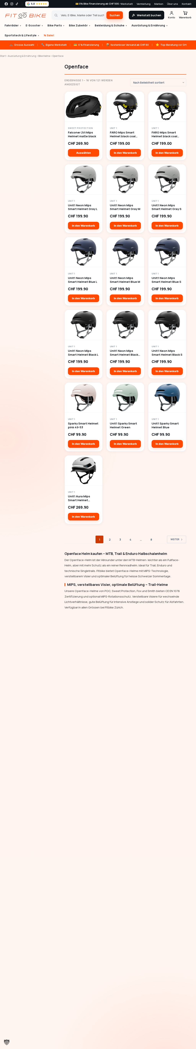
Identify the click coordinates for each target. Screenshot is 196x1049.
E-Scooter (34, 25)
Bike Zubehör (80, 25)
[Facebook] (6, 4)
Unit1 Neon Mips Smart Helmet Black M (124, 353)
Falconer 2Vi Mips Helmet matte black (82, 134)
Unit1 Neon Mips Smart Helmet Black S (167, 353)
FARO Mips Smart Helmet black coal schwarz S (164, 134)
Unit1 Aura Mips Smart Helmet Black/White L (79, 498)
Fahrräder (13, 25)
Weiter (175, 539)
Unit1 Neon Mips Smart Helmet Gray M (125, 207)
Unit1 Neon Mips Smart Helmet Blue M (125, 280)
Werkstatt (127, 4)
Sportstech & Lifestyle (22, 35)
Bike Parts (56, 25)
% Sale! (49, 35)
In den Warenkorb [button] (125, 152)
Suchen (114, 15)
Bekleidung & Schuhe (111, 25)
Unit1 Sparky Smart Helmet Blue (165, 425)
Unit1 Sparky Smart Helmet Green (123, 425)
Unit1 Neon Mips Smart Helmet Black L (83, 353)
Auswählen (83, 152)
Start (3, 56)
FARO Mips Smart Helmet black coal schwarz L (123, 134)
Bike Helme (44, 56)
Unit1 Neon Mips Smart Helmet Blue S (166, 280)
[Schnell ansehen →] (83, 107)
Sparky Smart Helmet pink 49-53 (83, 425)
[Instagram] (11, 4)
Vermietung (143, 4)
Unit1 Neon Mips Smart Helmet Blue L (82, 280)
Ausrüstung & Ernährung (149, 25)
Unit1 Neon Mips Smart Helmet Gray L (82, 207)
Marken (158, 4)
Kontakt (186, 4)
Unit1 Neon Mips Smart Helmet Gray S (166, 207)
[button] (6, 1042)
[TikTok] (17, 4)
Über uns (172, 4)
